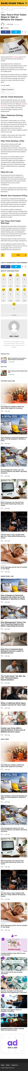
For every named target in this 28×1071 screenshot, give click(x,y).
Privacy (8, 1065)
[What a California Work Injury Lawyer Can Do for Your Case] (14, 693)
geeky (10, 300)
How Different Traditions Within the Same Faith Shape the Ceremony (12, 407)
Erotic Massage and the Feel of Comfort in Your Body (14, 568)
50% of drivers (15, 57)
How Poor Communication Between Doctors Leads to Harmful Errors (12, 651)
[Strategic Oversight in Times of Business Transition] (14, 1001)
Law (2, 12)
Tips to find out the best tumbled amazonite (11, 972)
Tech (2, 500)
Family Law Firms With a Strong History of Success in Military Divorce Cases (13, 730)
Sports (2, 891)
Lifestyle (3, 404)
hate (24, 300)
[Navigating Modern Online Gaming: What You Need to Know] (14, 1020)
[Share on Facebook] (5, 32)
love (17, 300)
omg (17, 286)
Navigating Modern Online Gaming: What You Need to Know (12, 1029)
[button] (26, 3)
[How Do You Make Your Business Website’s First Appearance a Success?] (14, 982)
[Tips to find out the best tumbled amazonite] (14, 964)
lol (10, 286)
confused (14, 315)
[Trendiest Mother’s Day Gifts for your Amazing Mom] (14, 945)
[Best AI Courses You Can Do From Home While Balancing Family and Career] (14, 489)
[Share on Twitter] (16, 32)
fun (4, 286)
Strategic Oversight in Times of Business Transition (11, 1010)
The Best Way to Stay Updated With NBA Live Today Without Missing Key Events (13, 536)
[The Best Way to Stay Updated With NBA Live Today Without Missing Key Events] (14, 521)
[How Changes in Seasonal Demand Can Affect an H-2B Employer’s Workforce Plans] (14, 424)
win (24, 286)
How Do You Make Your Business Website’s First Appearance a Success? (14, 991)
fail (3, 300)
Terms (2, 1065)
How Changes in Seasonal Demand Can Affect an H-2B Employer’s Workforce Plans (14, 439)
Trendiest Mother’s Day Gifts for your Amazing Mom (13, 954)
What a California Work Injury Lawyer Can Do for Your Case (13, 704)
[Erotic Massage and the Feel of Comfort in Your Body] (14, 554)
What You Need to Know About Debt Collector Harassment (17, 358)
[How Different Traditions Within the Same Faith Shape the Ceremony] (14, 393)
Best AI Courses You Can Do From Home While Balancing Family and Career (12, 503)
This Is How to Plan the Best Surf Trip (17, 371)
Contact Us (14, 1065)
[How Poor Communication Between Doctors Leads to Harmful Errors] (14, 639)
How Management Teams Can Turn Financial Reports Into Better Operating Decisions (14, 471)
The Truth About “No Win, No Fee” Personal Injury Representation (13, 678)
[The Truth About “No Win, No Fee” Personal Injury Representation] (14, 666)
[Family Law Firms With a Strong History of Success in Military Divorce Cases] (14, 718)
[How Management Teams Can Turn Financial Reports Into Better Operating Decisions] (14, 457)
